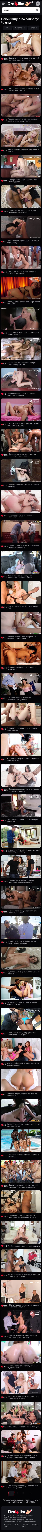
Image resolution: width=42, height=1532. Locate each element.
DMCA (17, 1525)
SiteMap (35, 1525)
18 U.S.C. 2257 (25, 1526)
